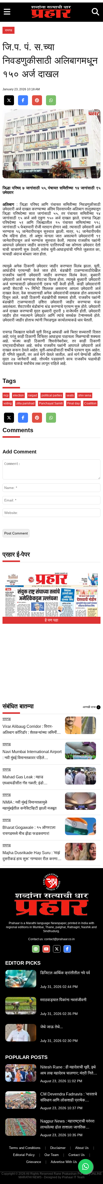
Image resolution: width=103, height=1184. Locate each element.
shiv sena (84, 395)
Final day (73, 403)
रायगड (8, 30)
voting (8, 403)
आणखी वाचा (91, 707)
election (18, 395)
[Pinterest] (37, 100)
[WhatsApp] (51, 100)
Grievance (33, 1162)
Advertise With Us (64, 1162)
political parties (52, 395)
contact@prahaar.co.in (59, 939)
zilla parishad (25, 403)
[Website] (36, 949)
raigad (32, 395)
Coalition (90, 403)
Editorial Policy (24, 1155)
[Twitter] (9, 100)
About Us (82, 1148)
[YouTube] (46, 949)
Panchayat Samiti (51, 403)
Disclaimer (58, 1148)
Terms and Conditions (24, 1148)
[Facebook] (23, 100)
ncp (6, 395)
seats (70, 395)
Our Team (51, 1155)
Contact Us (76, 1155)
